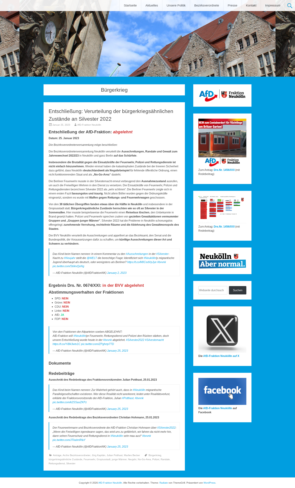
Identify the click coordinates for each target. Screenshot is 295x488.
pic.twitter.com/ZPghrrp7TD (97, 344)
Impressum (272, 5)
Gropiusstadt (103, 459)
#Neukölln (150, 258)
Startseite (130, 5)
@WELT (92, 258)
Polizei (155, 459)
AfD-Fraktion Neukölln (89, 124)
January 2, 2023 (117, 272)
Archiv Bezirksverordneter (76, 455)
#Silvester (162, 253)
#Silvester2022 (135, 339)
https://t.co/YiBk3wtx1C (66, 344)
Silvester (70, 463)
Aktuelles (151, 5)
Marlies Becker (132, 455)
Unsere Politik (176, 5)
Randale (165, 459)
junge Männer (119, 459)
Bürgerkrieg (155, 455)
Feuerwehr (89, 459)
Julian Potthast (115, 455)
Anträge (57, 455)
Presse (232, 5)
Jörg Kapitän (98, 455)
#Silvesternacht (154, 339)
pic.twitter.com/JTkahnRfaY (69, 440)
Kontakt (251, 5)
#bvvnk (161, 262)
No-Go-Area (144, 459)
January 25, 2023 (117, 350)
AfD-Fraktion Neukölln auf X (221, 356)
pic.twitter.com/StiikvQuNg (68, 266)
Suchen (237, 290)
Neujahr (132, 459)
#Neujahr (69, 258)
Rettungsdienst (57, 463)
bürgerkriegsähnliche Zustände (65, 459)
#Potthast (128, 398)
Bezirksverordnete (206, 5)
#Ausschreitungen (137, 253)
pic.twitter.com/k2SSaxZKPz (70, 402)
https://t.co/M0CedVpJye (142, 262)
